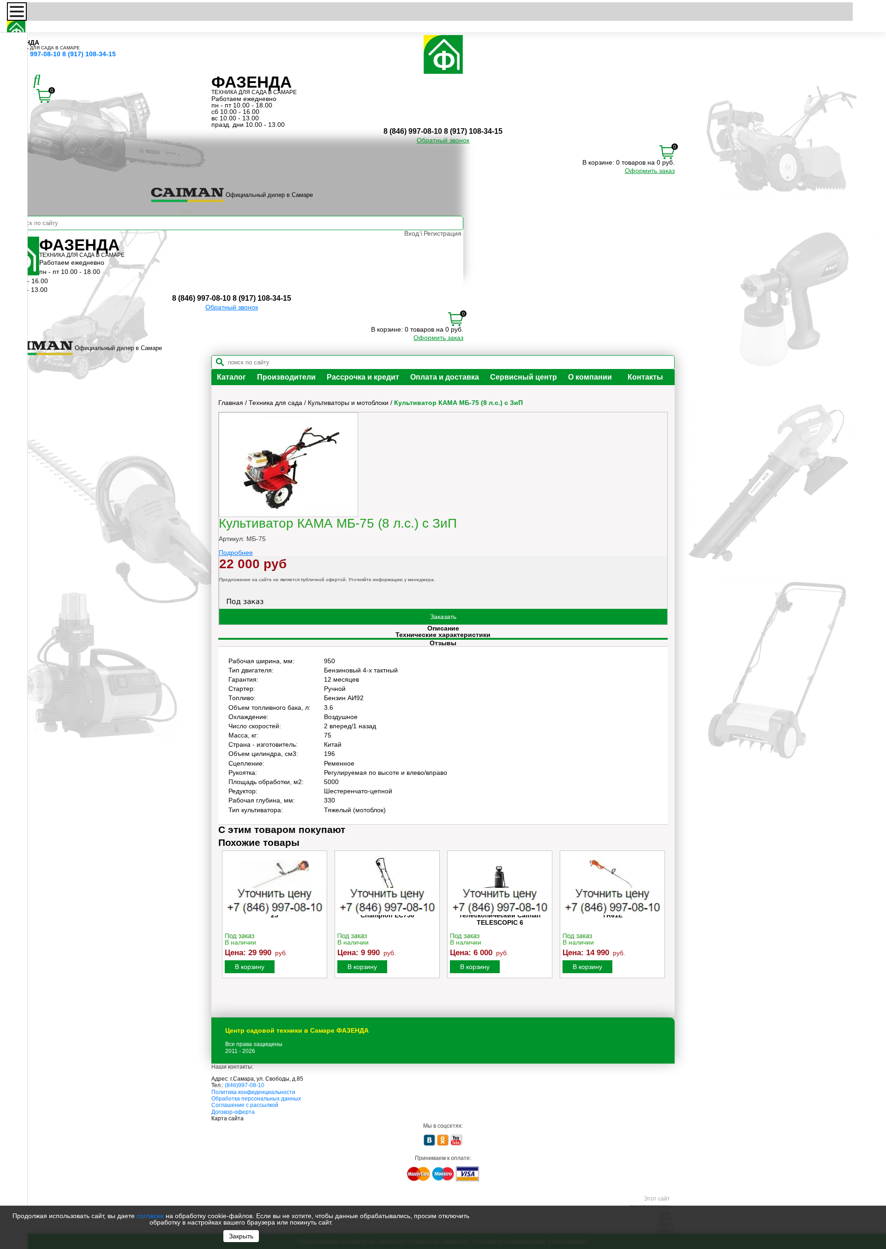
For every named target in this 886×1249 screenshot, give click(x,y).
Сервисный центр (523, 377)
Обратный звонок (443, 140)
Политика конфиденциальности (253, 1092)
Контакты (645, 377)
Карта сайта (227, 1118)
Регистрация (442, 233)
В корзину (249, 966)
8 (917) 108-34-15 (89, 54)
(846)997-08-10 (244, 1085)
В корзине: (598, 162)
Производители (286, 377)
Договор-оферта (233, 1112)
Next (659, 923)
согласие (150, 1215)
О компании (590, 377)
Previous (226, 923)
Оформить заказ (650, 170)
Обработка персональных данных (256, 1098)
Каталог (231, 377)
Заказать (443, 616)
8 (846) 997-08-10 (33, 54)
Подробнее (236, 552)
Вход (411, 233)
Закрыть (241, 1236)
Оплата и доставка (444, 377)
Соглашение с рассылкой (244, 1105)
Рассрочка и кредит (363, 377)
